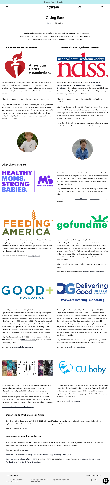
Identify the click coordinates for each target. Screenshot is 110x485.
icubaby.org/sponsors (73, 401)
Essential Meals (88, 271)
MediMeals (100, 271)
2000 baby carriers (28, 340)
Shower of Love (26, 459)
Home (49, 23)
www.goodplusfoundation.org (22, 347)
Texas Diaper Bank (34, 462)
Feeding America (34, 256)
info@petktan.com (12, 482)
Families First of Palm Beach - (17, 462)
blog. (27, 428)
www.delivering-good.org (76, 347)
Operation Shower (12, 459)
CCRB (35, 459)
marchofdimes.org (81, 199)
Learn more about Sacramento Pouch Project (18, 407)
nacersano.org (95, 199)
